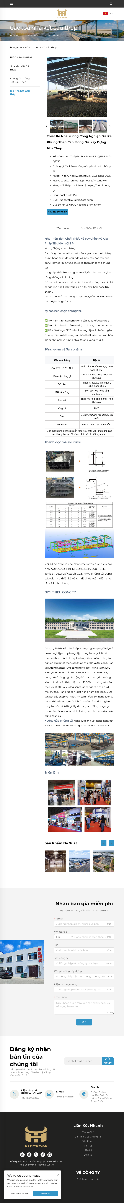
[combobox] (61, 937)
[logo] (62, 13)
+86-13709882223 (30, 1098)
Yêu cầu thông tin (57, 211)
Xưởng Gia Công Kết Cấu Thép (20, 80)
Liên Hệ (88, 1150)
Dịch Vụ (88, 1154)
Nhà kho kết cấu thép (20, 68)
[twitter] (36, 1154)
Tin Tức (88, 1145)
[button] (103, 843)
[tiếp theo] (110, 126)
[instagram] (49, 1154)
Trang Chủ (18, 35)
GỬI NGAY (108, 1061)
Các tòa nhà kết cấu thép (57, 35)
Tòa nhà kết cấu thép (20, 92)
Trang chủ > (17, 47)
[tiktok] (29, 1154)
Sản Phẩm (33, 35)
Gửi (84, 1022)
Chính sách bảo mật (88, 1179)
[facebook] (43, 1154)
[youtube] (22, 1154)
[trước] (46, 126)
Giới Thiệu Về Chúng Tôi (88, 1136)
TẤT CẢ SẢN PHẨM (21, 57)
